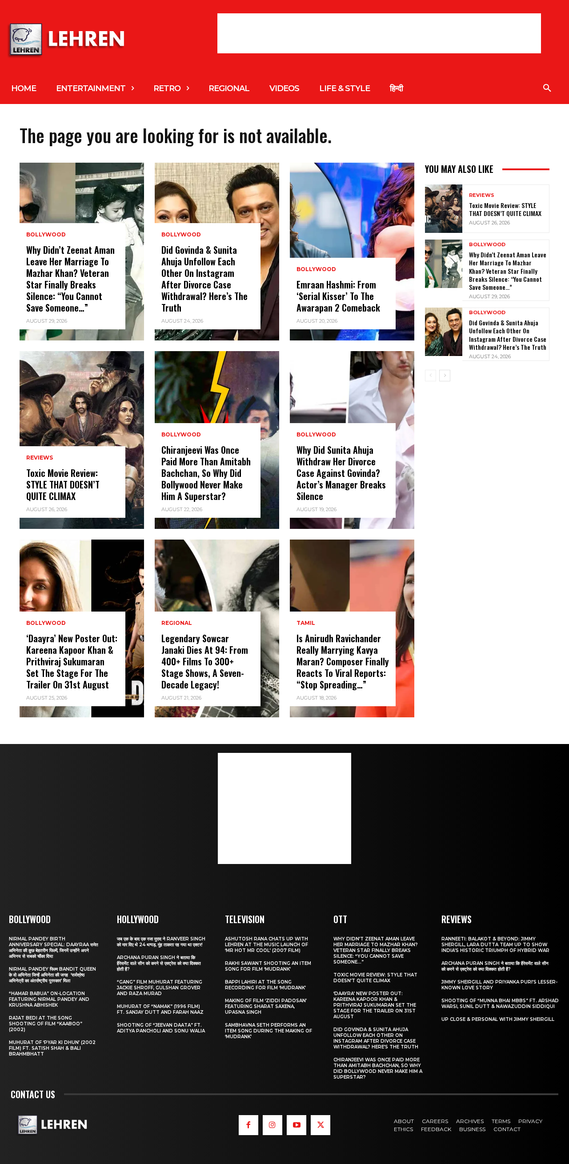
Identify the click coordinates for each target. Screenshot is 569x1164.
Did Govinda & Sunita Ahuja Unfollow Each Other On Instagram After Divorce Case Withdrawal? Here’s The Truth (204, 278)
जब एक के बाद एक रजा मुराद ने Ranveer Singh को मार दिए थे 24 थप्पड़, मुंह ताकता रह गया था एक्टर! (161, 942)
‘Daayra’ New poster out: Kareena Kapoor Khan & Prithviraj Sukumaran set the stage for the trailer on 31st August (71, 661)
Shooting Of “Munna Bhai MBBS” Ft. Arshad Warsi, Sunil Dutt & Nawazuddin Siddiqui (500, 1003)
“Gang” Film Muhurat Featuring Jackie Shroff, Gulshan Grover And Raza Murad (159, 987)
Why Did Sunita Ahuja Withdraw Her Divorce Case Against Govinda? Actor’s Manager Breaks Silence (341, 473)
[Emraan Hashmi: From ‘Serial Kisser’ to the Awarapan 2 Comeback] (352, 251)
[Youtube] (296, 1125)
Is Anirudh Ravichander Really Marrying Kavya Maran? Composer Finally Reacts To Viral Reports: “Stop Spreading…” (343, 661)
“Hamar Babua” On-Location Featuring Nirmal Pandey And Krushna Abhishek (49, 999)
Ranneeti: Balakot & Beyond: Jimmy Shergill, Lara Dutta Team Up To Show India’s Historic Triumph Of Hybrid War (495, 944)
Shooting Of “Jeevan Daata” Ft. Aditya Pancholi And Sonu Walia (161, 1028)
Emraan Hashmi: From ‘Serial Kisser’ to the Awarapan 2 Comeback (338, 296)
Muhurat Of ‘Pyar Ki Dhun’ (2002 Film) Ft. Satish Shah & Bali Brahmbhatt (52, 1048)
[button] (547, 88)
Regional (176, 623)
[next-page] (444, 375)
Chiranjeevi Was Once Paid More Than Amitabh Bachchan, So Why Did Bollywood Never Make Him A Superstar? (206, 473)
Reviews (39, 457)
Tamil (306, 623)
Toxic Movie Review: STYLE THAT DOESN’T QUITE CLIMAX (63, 484)
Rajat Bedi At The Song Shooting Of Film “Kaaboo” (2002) (45, 1023)
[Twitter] (320, 1125)
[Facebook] (248, 1125)
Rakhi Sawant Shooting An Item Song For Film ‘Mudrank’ (268, 966)
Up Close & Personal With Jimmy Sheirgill (497, 1019)
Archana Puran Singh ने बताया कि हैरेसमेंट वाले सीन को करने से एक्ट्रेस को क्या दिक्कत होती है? (159, 963)
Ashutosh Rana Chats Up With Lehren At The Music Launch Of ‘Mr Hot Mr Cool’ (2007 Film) (266, 944)
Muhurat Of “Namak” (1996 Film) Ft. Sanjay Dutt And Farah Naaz (160, 1009)
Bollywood (46, 234)
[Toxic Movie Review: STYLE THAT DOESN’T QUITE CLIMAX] (82, 440)
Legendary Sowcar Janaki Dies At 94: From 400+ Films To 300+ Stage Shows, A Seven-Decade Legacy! (204, 661)
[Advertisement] (379, 33)
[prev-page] (430, 375)
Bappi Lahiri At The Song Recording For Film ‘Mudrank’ (265, 985)
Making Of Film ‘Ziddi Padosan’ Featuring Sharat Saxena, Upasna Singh (266, 1006)
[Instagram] (272, 1125)
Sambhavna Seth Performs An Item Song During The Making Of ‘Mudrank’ (268, 1031)
